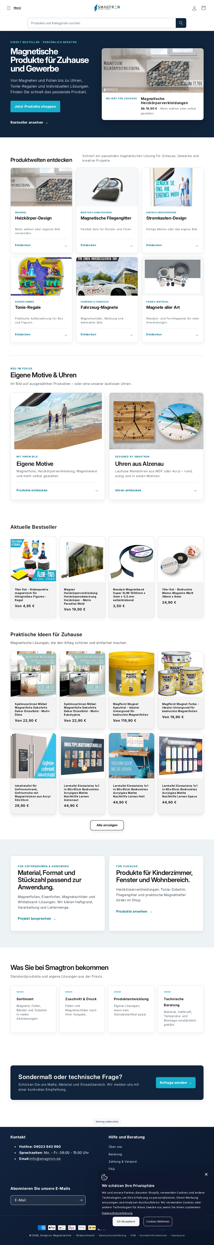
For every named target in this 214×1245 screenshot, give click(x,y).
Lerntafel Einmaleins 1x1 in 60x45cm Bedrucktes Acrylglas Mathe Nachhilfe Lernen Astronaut (81, 793)
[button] (13, 8)
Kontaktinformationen (153, 1235)
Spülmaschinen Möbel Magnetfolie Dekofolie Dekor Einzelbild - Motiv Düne (32, 709)
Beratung (115, 1154)
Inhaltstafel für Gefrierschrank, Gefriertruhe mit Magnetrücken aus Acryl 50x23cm (33, 793)
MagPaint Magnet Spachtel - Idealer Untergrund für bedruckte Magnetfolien (130, 709)
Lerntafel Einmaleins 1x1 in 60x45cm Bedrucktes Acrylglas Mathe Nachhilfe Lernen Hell (130, 791)
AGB (133, 1235)
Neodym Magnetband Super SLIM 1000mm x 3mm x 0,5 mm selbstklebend (129, 595)
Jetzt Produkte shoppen (35, 106)
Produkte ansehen (134, 911)
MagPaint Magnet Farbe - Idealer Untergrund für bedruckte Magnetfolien (180, 707)
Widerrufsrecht (85, 1235)
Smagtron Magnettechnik (55, 1235)
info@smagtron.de (45, 1159)
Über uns (115, 1146)
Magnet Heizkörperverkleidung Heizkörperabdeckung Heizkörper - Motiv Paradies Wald (81, 596)
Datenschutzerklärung (112, 1235)
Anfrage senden (176, 1082)
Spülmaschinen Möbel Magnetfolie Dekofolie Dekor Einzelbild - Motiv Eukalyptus (81, 709)
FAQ (112, 1169)
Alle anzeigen (107, 825)
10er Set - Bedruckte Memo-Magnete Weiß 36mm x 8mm (177, 593)
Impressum (178, 1235)
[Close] (206, 1174)
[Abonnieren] (80, 1200)
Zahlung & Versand (123, 1161)
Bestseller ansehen (29, 122)
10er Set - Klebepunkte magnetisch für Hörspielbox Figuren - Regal (31, 595)
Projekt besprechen (37, 918)
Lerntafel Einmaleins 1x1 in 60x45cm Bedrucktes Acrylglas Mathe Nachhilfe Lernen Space (179, 791)
